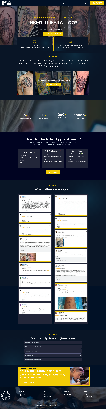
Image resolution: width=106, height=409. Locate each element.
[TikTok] (27, 395)
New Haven (33, 47)
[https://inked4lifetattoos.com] (6, 3)
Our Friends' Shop (82, 3)
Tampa (47, 47)
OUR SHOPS (34, 45)
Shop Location (65, 3)
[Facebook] (21, 395)
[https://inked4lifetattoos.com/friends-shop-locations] (71, 41)
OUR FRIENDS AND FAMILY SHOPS (71, 45)
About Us (71, 3)
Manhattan (27, 47)
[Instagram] (24, 395)
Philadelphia (40, 47)
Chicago (22, 47)
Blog (76, 3)
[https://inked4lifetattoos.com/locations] (34, 41)
